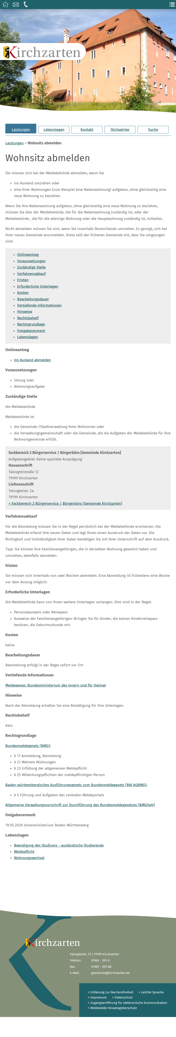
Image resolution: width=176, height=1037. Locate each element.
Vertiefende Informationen (39, 305)
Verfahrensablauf (31, 274)
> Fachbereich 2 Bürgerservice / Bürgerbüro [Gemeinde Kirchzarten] (65, 503)
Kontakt (86, 129)
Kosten (23, 292)
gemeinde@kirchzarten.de (110, 973)
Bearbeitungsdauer (33, 299)
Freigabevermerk (31, 331)
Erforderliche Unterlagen (37, 286)
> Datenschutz (122, 997)
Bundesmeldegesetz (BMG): (28, 746)
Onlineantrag (28, 254)
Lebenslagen (54, 129)
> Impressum (97, 997)
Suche (153, 129)
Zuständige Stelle (31, 267)
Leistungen (21, 129)
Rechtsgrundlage (31, 324)
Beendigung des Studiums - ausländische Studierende (59, 845)
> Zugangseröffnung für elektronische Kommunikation (127, 1003)
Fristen (23, 280)
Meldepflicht (24, 851)
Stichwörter (120, 129)
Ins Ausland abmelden (32, 360)
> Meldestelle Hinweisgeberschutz (112, 1008)
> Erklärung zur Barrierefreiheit (110, 992)
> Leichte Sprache (151, 992)
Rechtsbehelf (28, 318)
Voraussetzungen (31, 261)
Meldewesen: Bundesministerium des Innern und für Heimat (55, 685)
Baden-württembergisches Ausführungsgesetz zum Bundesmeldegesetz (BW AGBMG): (76, 785)
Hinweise (24, 311)
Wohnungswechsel (29, 858)
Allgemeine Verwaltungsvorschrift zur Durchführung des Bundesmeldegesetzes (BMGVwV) (80, 805)
